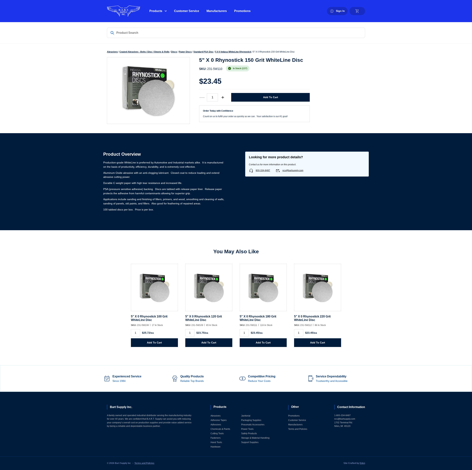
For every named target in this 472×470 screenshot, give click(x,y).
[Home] (123, 11)
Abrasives (112, 52)
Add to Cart (270, 97)
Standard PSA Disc (203, 52)
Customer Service (186, 11)
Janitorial (245, 415)
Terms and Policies (297, 429)
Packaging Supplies (251, 420)
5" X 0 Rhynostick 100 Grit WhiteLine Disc (149, 318)
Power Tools (247, 429)
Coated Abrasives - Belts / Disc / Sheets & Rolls (144, 52)
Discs (174, 52)
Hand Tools (216, 442)
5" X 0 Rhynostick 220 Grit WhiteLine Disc (312, 318)
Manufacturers (216, 11)
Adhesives (216, 424)
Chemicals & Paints (220, 429)
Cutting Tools (217, 433)
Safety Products (249, 433)
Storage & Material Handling (255, 438)
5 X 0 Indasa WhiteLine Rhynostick (233, 52)
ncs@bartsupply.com (292, 170)
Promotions (242, 11)
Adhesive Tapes (219, 420)
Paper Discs (185, 52)
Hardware (216, 446)
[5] (154, 289)
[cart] (357, 11)
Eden (362, 463)
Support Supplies (249, 442)
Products (155, 11)
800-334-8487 (263, 170)
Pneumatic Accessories (252, 424)
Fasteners (216, 438)
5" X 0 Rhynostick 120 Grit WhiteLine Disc (203, 318)
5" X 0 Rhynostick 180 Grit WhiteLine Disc (258, 318)
